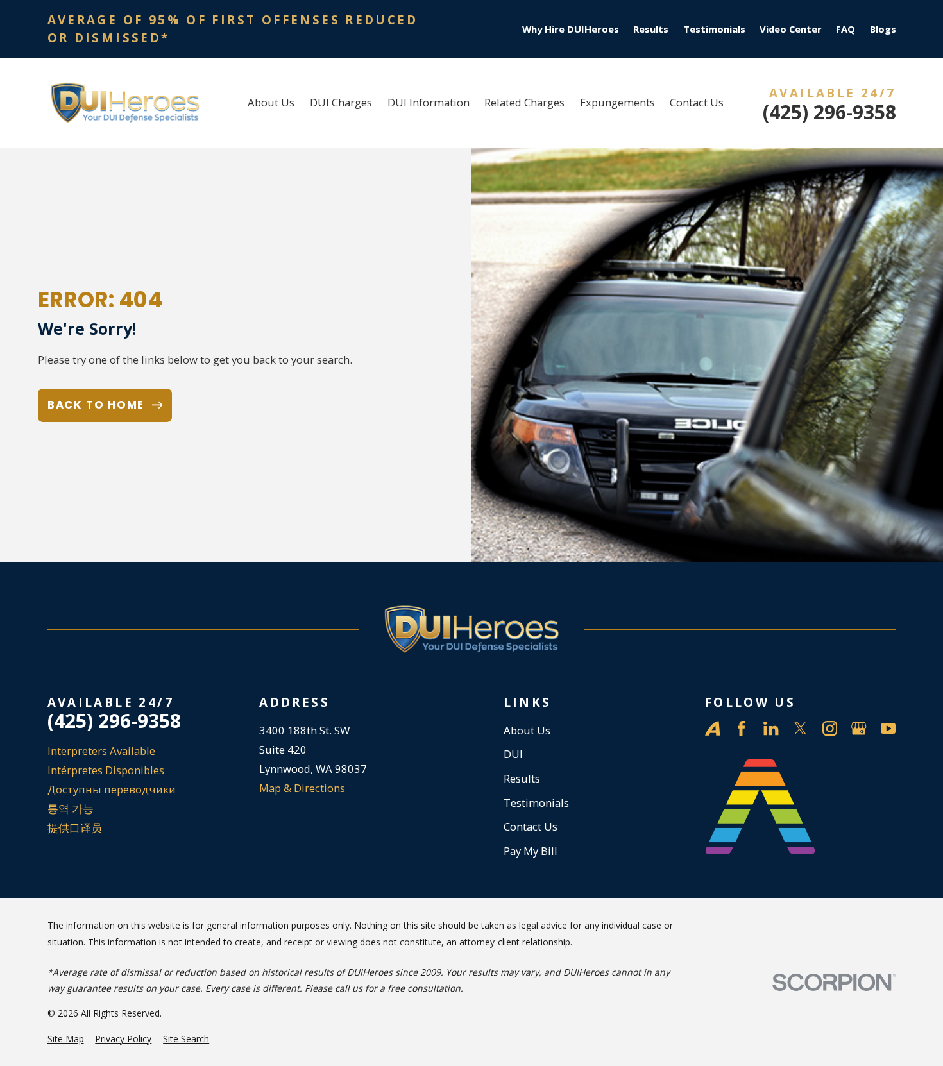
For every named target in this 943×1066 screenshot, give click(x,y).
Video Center (791, 28)
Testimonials (714, 28)
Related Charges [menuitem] (524, 102)
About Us (527, 730)
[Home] (125, 103)
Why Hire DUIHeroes (570, 28)
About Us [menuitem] (271, 102)
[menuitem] (65, 1039)
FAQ (845, 28)
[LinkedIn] (770, 728)
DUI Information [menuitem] (428, 102)
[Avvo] (712, 728)
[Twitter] (800, 728)
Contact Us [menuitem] (697, 102)
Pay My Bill (530, 850)
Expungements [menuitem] (617, 102)
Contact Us (530, 826)
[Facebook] (741, 728)
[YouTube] (888, 728)
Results (650, 28)
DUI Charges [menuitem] (341, 102)
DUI (513, 754)
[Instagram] (829, 728)
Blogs (883, 28)
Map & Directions (302, 788)
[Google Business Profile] (858, 728)
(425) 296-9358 (829, 112)
